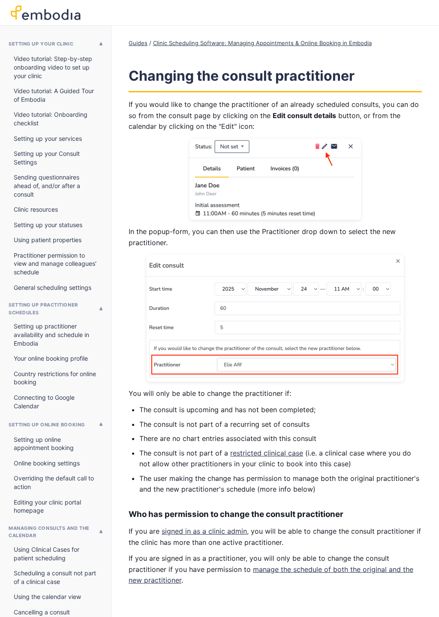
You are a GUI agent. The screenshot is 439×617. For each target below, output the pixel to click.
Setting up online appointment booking (44, 444)
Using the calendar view (47, 596)
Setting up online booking (47, 425)
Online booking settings (47, 463)
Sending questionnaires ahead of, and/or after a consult (47, 185)
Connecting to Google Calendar (44, 402)
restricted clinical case (266, 453)
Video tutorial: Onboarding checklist (50, 119)
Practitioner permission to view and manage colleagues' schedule (55, 264)
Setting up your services (48, 138)
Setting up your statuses (48, 224)
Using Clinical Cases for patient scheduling (46, 554)
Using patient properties (47, 239)
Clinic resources (36, 209)
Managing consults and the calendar (49, 532)
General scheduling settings (52, 287)
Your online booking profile (51, 358)
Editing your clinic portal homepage (47, 506)
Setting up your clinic (41, 44)
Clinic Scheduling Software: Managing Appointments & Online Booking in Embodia (262, 43)
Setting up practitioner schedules (43, 309)
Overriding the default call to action (54, 482)
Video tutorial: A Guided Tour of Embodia (54, 95)
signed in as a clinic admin (204, 531)
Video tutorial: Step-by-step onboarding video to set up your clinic (53, 67)
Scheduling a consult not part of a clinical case (55, 577)
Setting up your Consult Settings (47, 158)
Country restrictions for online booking (55, 378)
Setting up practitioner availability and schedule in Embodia (51, 334)
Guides (138, 43)
